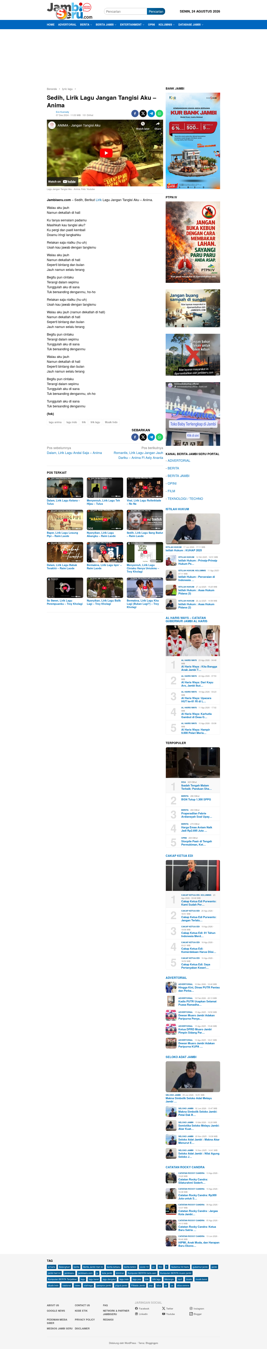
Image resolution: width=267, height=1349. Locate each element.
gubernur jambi (200, 1266)
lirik (84, 422)
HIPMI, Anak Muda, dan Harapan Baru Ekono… (198, 1244)
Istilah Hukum (177, 509)
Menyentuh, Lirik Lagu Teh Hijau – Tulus (103, 502)
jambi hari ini (54, 1272)
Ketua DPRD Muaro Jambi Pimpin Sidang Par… (195, 1031)
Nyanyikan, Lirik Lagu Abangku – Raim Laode (101, 534)
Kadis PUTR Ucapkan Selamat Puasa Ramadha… (197, 1003)
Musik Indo (111, 422)
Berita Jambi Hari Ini (93, 1266)
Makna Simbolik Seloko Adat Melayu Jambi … (189, 1099)
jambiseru (69, 1272)
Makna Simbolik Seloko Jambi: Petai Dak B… (197, 1113)
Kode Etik (81, 1310)
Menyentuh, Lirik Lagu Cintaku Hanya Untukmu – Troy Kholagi (143, 568)
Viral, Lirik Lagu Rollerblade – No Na (144, 502)
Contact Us (82, 1305)
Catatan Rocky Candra (185, 1167)
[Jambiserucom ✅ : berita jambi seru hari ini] (69, 10)
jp (97, 1272)
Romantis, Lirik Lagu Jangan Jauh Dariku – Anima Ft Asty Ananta (138, 452)
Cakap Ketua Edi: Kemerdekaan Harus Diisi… (198, 950)
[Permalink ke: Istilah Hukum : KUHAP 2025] (193, 528)
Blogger (198, 1314)
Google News (56, 1310)
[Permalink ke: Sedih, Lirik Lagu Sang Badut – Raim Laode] (145, 520)
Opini (184, 837)
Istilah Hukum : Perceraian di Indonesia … (196, 578)
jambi (214, 1266)
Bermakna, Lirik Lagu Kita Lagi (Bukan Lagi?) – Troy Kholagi (143, 604)
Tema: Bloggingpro (148, 1343)
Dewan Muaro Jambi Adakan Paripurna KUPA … (196, 1045)
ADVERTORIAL (179, 460)
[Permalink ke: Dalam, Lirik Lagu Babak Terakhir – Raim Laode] (65, 552)
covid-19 (144, 1266)
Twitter (169, 1308)
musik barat (201, 1279)
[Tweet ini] (143, 113)
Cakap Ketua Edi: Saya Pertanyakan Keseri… (195, 966)
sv (166, 1285)
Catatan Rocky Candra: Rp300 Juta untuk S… (197, 1196)
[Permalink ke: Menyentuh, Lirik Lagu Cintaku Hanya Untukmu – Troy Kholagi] (145, 552)
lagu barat (94, 1279)
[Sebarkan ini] (135, 113)
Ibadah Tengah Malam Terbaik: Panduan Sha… (196, 787)
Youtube (170, 1314)
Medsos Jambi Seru (59, 1328)
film (160, 1266)
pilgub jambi (121, 1285)
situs (159, 1285)
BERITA (173, 468)
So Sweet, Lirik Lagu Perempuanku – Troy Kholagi (65, 602)
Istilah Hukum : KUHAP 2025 (184, 550)
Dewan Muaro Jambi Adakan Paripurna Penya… (196, 1017)
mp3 (180, 1279)
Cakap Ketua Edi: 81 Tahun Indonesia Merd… (198, 934)
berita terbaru (113, 1266)
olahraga (88, 1285)
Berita (185, 796)
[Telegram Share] (151, 113)
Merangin (169, 1279)
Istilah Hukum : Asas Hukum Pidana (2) (196, 605)
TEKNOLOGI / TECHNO (185, 498)
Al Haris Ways (189, 660)
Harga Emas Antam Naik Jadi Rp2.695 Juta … (196, 829)
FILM (171, 490)
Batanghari (64, 1266)
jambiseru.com (85, 1272)
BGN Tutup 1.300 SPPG (196, 799)
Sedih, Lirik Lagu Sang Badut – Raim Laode (145, 534)
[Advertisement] (133, 56)
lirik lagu (95, 422)
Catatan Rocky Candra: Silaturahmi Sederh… (193, 1181)
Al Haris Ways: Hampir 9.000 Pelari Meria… (195, 731)
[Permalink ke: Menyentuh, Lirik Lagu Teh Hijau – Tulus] (105, 488)
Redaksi (108, 1319)
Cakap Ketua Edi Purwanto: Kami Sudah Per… (198, 903)
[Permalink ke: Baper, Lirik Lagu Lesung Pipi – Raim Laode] (65, 520)
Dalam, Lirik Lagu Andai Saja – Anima (74, 450)
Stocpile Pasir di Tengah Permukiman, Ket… (196, 843)
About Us (53, 1305)
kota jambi (107, 1272)
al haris (51, 1266)
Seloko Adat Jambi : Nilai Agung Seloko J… (198, 1155)
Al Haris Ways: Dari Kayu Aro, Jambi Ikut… (197, 684)
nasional (66, 1285)
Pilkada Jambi (138, 1285)
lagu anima (55, 422)
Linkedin (143, 1314)
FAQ (105, 1305)
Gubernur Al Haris (180, 1266)
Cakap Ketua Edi (190, 895)
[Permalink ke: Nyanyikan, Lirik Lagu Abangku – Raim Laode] (105, 520)
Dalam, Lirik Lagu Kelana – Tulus (63, 502)
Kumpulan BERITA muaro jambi (175, 1272)
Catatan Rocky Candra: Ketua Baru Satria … (197, 1228)
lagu (83, 1279)
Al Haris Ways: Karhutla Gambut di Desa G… (196, 715)
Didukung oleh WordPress (122, 1343)
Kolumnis (200, 570)
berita (76, 1266)
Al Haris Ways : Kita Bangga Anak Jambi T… (199, 668)
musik (189, 1279)
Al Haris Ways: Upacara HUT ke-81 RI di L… (196, 699)
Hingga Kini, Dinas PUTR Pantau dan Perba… (199, 989)
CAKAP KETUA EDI (179, 856)
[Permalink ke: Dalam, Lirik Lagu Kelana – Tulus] (65, 488)
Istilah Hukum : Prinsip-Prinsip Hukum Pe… (197, 562)
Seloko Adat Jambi (181, 1057)
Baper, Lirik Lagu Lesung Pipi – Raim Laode (62, 534)
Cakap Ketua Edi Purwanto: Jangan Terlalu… (198, 918)
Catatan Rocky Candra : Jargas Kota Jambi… (198, 1212)
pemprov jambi (104, 1285)
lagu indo (71, 422)
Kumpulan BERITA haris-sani (142, 1272)
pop (151, 1285)
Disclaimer (82, 1328)
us (172, 1285)
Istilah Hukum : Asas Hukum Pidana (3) (196, 591)
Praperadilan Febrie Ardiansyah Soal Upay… (196, 815)
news (77, 1285)
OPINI (172, 483)
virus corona (183, 1285)
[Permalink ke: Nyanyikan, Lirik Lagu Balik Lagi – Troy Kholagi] (105, 588)
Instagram (199, 1308)
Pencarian (156, 11)
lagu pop (137, 1279)
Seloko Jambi (173, 1095)
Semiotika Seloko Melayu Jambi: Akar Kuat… (198, 1127)
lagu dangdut (109, 1279)
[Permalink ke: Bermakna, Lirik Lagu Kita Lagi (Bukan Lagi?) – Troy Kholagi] (145, 588)
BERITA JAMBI (178, 475)
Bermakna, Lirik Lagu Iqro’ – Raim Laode (104, 566)
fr (166, 1266)
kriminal (120, 1272)
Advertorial (176, 978)
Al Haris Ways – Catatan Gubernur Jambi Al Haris (186, 619)
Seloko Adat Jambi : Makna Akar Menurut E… (199, 1141)
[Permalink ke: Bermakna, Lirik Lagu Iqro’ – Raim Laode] (105, 552)
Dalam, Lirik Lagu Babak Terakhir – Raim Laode (62, 566)
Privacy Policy (85, 1319)
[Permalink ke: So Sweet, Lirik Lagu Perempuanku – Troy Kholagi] (65, 588)
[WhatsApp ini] (159, 113)
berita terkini (130, 1266)
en (153, 1266)
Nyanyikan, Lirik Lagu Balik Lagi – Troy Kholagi (104, 602)
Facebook (144, 1308)
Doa (183, 782)
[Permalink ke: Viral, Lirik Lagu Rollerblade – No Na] (145, 488)
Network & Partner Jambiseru (116, 1312)
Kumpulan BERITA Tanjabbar (62, 1279)
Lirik (99, 199)
